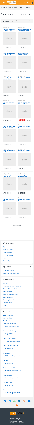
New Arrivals (6, 321)
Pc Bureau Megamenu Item (13, 341)
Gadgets (5, 360)
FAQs (4, 258)
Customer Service (8, 252)
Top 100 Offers (7, 318)
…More (5, 305)
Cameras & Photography (10, 331)
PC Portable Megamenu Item (13, 356)
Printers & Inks (7, 375)
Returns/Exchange (8, 255)
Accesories (6, 390)
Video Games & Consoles (10, 346)
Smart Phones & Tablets (15, 7)
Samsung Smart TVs (9, 300)
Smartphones (6, 27)
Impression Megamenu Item (13, 370)
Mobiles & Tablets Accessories (12, 286)
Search (24, 3)
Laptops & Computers (9, 323)
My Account (6, 247)
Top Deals (6, 283)
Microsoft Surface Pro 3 (10, 289)
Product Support (8, 261)
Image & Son (9, 334)
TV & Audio (6, 353)
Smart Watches (7, 291)
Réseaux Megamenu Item (12, 393)
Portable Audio (7, 382)
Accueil (3, 7)
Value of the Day (8, 315)
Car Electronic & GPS (9, 368)
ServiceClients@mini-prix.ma (11, 273)
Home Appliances (8, 303)
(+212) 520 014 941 (8, 270)
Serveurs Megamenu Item (12, 326)
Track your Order (8, 250)
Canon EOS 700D (8, 297)
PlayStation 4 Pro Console (10, 294)
